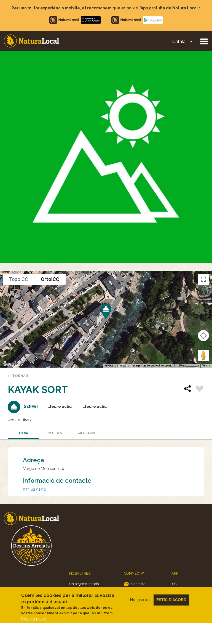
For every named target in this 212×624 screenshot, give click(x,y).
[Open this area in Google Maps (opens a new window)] (10, 364)
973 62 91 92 (34, 489)
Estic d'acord (171, 600)
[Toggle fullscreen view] (203, 279)
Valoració (86, 433)
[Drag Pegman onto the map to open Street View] (203, 355)
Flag (199, 389)
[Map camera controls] (203, 335)
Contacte (138, 584)
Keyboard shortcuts (116, 365)
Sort (27, 419)
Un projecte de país (84, 584)
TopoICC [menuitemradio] (18, 279)
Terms (206, 365)
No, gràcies (140, 600)
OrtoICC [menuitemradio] (50, 279)
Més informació (33, 619)
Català (179, 41)
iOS (173, 584)
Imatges (55, 433)
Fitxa (23, 433)
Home (31, 40)
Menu (204, 41)
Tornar (20, 376)
